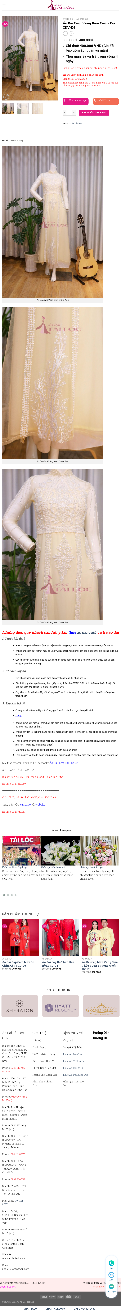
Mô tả (5, 141)
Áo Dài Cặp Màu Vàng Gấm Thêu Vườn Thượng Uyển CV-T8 (100, 965)
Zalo (111, 1280)
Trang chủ (68, 19)
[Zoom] (6, 97)
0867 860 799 (18, 1179)
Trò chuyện (111, 1291)
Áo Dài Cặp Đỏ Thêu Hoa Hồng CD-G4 (58, 963)
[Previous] (7, 58)
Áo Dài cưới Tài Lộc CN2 (64, 763)
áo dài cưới (86, 632)
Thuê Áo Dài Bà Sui (73, 1067)
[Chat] (111, 1286)
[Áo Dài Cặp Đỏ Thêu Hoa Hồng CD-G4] (60, 937)
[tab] (5, 141)
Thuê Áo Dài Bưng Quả (75, 1074)
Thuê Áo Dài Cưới (72, 1054)
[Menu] (4, 5)
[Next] (53, 58)
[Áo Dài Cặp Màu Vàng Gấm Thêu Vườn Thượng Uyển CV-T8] (100, 937)
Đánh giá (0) (16, 141)
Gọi (111, 1268)
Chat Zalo (30, 1308)
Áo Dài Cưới (82, 19)
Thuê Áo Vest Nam (73, 1060)
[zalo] (111, 1275)
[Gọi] (111, 1263)
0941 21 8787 (18, 1154)
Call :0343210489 (84, 1308)
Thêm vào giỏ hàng (94, 112)
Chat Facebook (55, 1308)
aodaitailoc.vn (8, 1286)
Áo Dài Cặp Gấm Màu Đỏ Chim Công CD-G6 (18, 963)
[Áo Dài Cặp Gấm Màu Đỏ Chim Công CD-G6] (20, 937)
